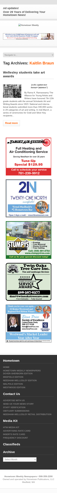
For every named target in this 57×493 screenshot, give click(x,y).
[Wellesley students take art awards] (12, 91)
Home (6, 367)
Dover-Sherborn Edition (18, 373)
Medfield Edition (13, 377)
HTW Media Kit (11, 427)
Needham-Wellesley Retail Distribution (27, 414)
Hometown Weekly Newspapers (22, 370)
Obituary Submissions (16, 411)
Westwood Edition (14, 387)
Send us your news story (18, 404)
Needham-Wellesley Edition (20, 380)
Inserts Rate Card (14, 434)
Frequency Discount (15, 438)
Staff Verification (14, 407)
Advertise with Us (14, 400)
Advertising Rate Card (16, 431)
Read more (11, 123)
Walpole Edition (13, 384)
